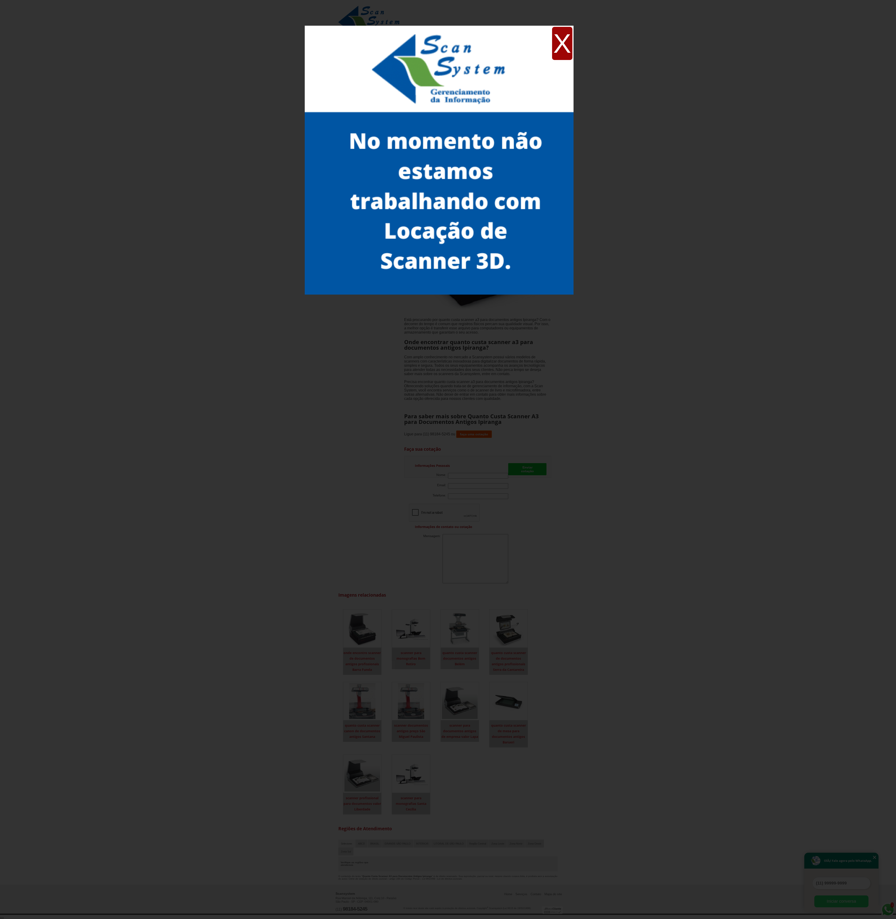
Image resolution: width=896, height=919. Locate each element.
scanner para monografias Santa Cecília (411, 803)
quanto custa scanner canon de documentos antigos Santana (362, 731)
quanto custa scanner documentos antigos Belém (459, 658)
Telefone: (440, 495)
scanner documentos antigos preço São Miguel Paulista (411, 731)
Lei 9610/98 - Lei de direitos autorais (442, 878)
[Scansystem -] (370, 14)
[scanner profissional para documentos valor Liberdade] (362, 773)
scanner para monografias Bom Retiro (410, 658)
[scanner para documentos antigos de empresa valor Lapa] (460, 701)
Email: (442, 485)
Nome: (442, 475)
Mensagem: (433, 536)
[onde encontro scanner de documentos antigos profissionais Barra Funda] (362, 628)
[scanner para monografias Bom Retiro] (411, 628)
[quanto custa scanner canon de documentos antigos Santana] (362, 701)
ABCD (361, 843)
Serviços (521, 894)
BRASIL (374, 843)
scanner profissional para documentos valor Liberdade (362, 803)
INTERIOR (422, 843)
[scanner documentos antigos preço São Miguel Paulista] (411, 701)
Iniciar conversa (841, 901)
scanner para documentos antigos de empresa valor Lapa (459, 731)
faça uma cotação (474, 434)
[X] (439, 27)
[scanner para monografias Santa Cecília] (411, 773)
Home (508, 894)
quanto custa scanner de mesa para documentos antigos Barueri (508, 733)
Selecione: (347, 843)
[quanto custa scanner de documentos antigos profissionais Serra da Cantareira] (508, 628)
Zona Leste (497, 843)
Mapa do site (553, 894)
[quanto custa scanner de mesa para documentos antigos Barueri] (508, 701)
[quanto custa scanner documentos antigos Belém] (460, 628)
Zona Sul (346, 851)
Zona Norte (516, 843)
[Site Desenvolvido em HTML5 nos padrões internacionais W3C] (552, 912)
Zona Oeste (534, 843)
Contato (536, 894)
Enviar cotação (527, 469)
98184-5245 (355, 909)
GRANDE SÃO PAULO (398, 843)
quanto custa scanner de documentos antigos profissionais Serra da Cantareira (508, 661)
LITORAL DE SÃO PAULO (449, 843)
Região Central (477, 843)
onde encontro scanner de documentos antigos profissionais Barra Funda (362, 661)
